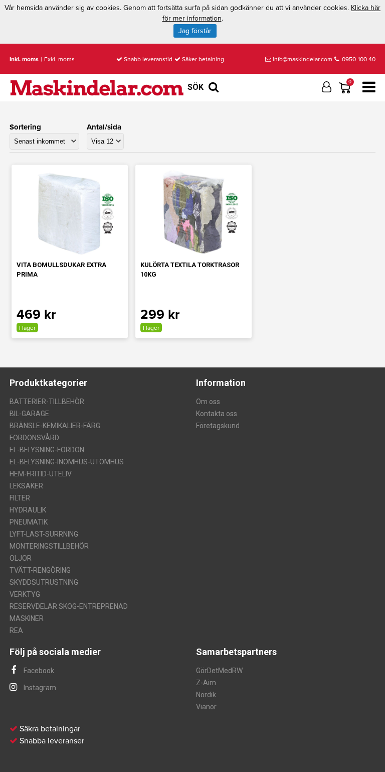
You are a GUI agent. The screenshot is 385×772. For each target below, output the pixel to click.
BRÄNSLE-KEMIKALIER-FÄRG (55, 426)
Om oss (208, 402)
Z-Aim (206, 683)
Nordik (206, 695)
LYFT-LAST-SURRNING (44, 534)
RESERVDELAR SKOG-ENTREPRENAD (69, 606)
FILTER (20, 498)
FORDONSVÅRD (34, 438)
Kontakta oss (216, 414)
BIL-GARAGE (29, 414)
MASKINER (27, 618)
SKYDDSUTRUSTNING (44, 582)
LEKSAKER (26, 486)
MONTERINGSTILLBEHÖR (49, 546)
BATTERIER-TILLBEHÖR (47, 402)
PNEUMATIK (29, 522)
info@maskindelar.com (302, 59)
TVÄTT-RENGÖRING (40, 570)
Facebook (38, 671)
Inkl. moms (24, 59)
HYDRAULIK (28, 510)
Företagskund (218, 426)
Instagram (39, 688)
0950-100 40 (357, 59)
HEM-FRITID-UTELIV (41, 474)
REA (16, 630)
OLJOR (21, 558)
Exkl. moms (59, 59)
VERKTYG (25, 594)
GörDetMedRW (219, 671)
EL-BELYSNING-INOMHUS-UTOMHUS (67, 462)
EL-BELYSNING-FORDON (47, 450)
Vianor (206, 707)
